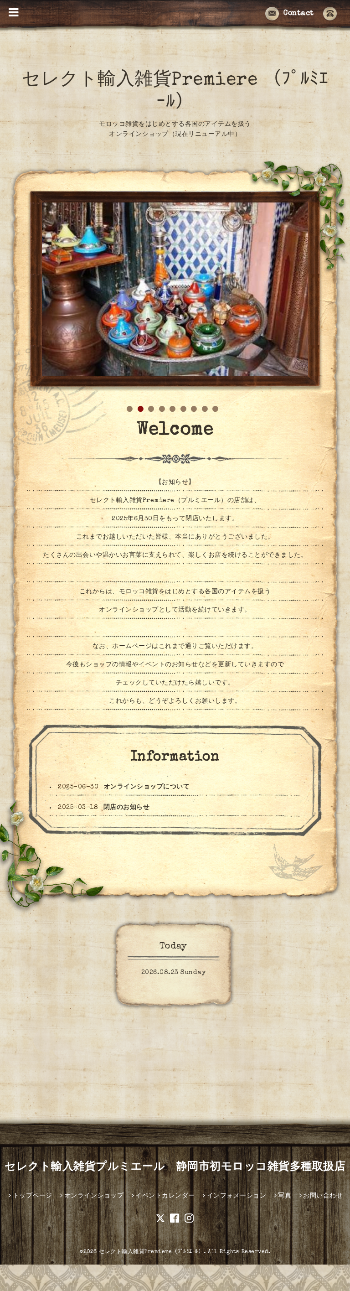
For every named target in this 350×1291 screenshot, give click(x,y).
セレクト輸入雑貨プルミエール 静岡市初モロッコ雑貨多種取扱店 (175, 1167)
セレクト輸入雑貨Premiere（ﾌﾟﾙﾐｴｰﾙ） (151, 1252)
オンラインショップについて (147, 787)
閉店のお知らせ (126, 807)
